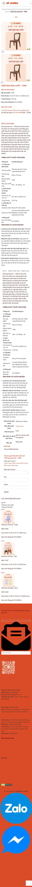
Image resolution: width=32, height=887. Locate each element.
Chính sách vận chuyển (8, 744)
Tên (5, 477)
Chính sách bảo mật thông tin (10, 753)
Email (6, 484)
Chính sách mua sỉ (7, 742)
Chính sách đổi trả (7, 747)
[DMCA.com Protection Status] (6, 784)
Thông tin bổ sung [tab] (14, 271)
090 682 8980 (17, 112)
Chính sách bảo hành (8, 751)
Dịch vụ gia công (6, 760)
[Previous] (2, 52)
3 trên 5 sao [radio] (23, 463)
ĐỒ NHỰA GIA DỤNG (19, 9)
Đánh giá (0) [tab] (25, 271)
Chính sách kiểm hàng (8, 749)
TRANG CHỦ (6, 9)
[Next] (3, 52)
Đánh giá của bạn (10, 461)
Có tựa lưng (19, 426)
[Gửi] (31, 3)
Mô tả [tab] (4, 271)
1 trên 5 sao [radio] (7, 463)
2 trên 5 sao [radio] (15, 463)
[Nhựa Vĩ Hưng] (10, 3)
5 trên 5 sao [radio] (14, 465)
